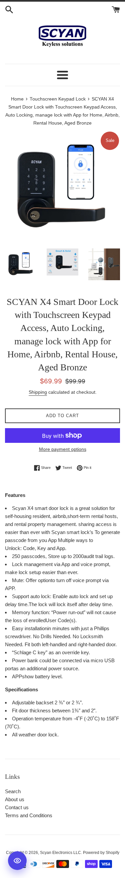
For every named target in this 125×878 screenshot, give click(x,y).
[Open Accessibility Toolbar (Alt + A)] (17, 860)
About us (14, 799)
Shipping (38, 392)
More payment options (62, 449)
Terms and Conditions (28, 815)
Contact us (17, 807)
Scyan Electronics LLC (60, 852)
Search (13, 791)
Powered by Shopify (101, 852)
